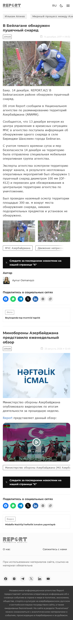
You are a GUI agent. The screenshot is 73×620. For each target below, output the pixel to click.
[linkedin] (35, 299)
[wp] (13, 299)
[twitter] (28, 299)
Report (7, 417)
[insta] (14, 579)
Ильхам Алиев (15, 16)
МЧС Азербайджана (17, 248)
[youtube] (48, 579)
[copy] (50, 299)
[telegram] (20, 299)
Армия (7, 37)
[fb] (6, 299)
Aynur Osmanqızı (23, 280)
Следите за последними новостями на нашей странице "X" (35, 262)
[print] (43, 299)
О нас (6, 549)
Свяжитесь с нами (55, 549)
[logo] (12, 6)
